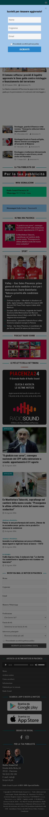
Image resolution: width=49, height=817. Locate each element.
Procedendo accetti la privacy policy (26, 44)
